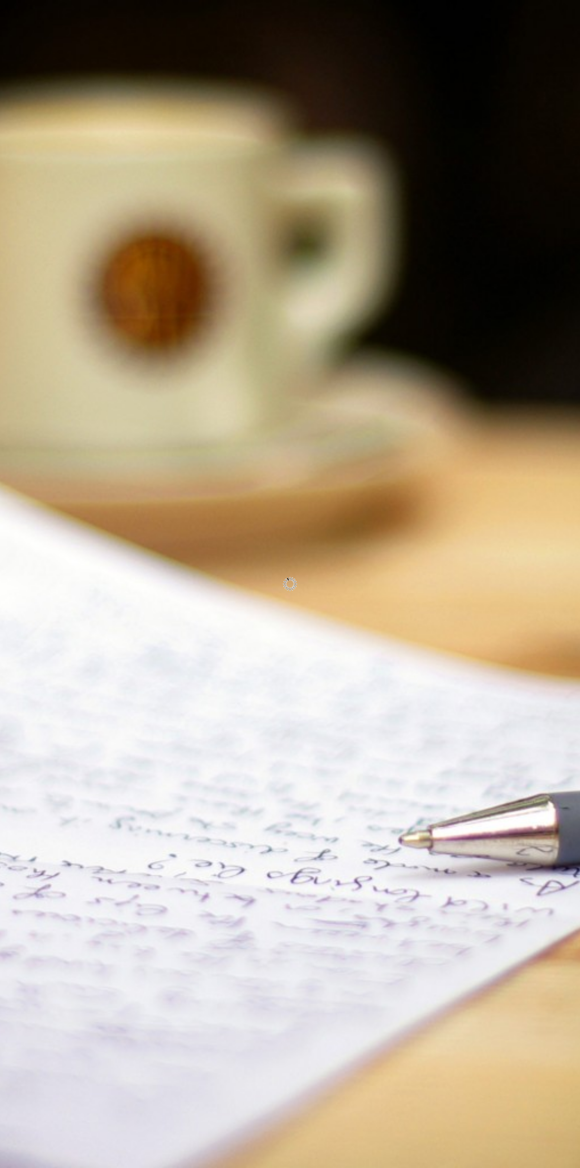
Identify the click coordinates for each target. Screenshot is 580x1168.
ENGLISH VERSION (59, 53)
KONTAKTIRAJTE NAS (55, 164)
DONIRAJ (71, 136)
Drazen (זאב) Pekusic (63, 222)
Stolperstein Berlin (132, 1020)
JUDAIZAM (69, 108)
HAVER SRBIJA (64, 66)
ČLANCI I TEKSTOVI (58, 150)
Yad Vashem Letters (134, 1004)
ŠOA (77, 122)
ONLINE (73, 94)
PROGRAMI (68, 80)
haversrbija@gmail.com (56, 181)
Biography (122, 987)
